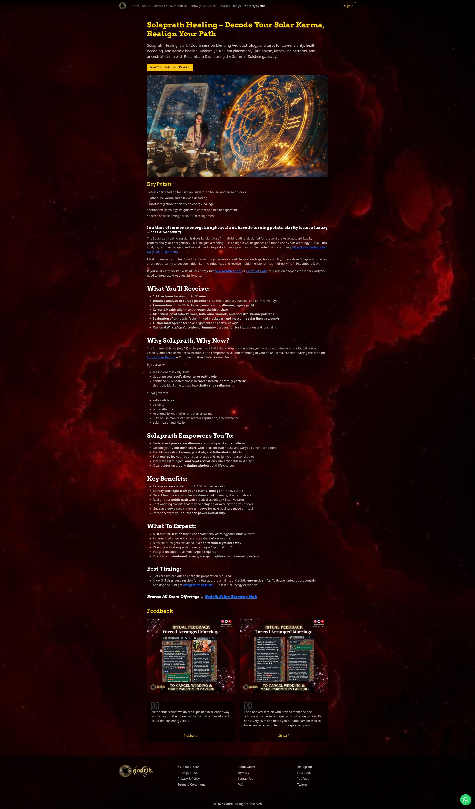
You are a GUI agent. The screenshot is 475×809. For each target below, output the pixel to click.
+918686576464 (188, 767)
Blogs (237, 6)
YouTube (303, 779)
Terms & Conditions (191, 784)
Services (243, 773)
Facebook (304, 773)
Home (134, 6)
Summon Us (178, 6)
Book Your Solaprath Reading (170, 67)
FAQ (240, 784)
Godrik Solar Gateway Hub (231, 597)
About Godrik (247, 767)
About (146, 6)
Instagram (304, 767)
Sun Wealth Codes (228, 271)
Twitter (302, 784)
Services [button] (159, 6)
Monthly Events (255, 6)
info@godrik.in (188, 773)
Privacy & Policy (189, 779)
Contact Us (245, 779)
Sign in (348, 6)
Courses (224, 6)
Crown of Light (256, 271)
